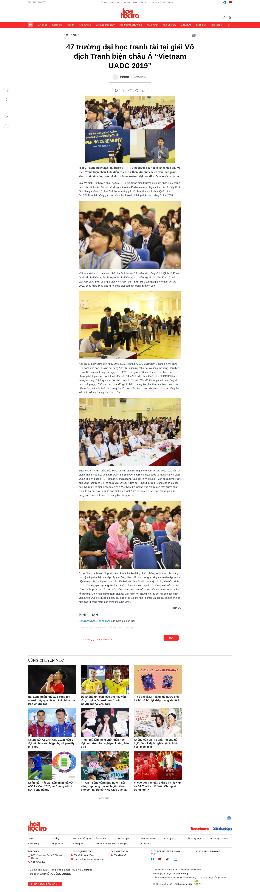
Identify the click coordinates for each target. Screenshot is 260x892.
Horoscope (216, 25)
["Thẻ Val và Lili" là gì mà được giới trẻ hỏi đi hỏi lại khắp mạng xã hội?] (158, 679)
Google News (193, 35)
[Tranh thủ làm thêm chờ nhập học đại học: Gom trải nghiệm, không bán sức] (105, 722)
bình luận (144, 90)
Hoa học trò (37, 826)
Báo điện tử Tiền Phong (130, 13)
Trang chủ (30, 24)
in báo (137, 90)
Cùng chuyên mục (46, 660)
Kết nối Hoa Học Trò (105, 843)
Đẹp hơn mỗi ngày (105, 25)
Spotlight (201, 25)
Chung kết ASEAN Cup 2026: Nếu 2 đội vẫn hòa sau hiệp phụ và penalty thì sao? (51, 743)
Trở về (6, 125)
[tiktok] (169, 859)
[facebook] (225, 2)
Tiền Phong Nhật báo (136, 2)
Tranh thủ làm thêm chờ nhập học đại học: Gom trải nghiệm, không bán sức (105, 743)
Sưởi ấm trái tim (148, 838)
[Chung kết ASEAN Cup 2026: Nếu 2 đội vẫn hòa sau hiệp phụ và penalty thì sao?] (52, 722)
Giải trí (70, 25)
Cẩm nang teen (193, 838)
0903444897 (120, 855)
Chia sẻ (6, 100)
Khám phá (57, 25)
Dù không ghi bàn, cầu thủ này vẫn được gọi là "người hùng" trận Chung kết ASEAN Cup (103, 700)
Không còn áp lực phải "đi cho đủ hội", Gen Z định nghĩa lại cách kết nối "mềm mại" (156, 743)
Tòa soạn (33, 851)
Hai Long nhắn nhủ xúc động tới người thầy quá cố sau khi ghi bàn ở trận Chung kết (51, 700)
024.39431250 (38, 862)
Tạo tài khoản (104, 621)
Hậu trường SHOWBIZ (130, 25)
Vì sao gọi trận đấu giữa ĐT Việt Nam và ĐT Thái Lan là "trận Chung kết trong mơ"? (157, 786)
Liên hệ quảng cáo (82, 851)
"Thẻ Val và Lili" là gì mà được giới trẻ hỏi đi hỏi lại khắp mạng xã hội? (156, 698)
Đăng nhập (85, 621)
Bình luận (6, 116)
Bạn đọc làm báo (45, 884)
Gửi (171, 638)
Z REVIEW (186, 25)
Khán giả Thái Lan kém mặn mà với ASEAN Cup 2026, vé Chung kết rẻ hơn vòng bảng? (50, 786)
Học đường (85, 25)
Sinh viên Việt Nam (162, 2)
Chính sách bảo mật (208, 851)
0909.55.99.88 (81, 855)
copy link (130, 90)
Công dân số (57, 843)
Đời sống (42, 25)
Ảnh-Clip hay (169, 25)
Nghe (6, 91)
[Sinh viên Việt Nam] (222, 829)
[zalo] (177, 859)
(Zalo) (91, 855)
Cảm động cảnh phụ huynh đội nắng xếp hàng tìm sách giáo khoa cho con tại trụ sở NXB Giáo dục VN (104, 786)
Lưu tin (6, 108)
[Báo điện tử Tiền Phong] (199, 829)
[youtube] (230, 2)
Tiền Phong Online (109, 2)
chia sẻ (116, 90)
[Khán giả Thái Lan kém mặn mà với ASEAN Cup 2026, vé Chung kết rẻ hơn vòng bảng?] (52, 765)
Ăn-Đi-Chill (152, 25)
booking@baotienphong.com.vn (89, 859)
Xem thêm (229, 24)
